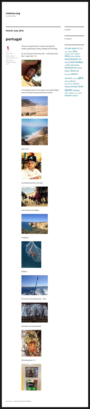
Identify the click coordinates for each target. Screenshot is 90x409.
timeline (68, 30)
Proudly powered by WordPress (22, 401)
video (80, 93)
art (78, 48)
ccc (81, 48)
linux (73, 71)
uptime (76, 93)
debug (73, 56)
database (77, 54)
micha (7, 51)
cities (7, 60)
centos (66, 51)
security (74, 86)
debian (67, 56)
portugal (14, 39)
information (74, 65)
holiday (12, 56)
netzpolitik (75, 78)
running (76, 84)
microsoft (67, 74)
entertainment (71, 59)
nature (8, 57)
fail (80, 59)
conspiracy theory (69, 53)
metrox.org (13, 13)
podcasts (72, 81)
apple (74, 48)
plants (66, 81)
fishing (8, 56)
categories (69, 39)
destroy (78, 56)
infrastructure (71, 68)
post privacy (68, 84)
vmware (68, 95)
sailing (67, 87)
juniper (67, 71)
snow (80, 86)
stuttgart (76, 90)
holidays (8, 62)
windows (75, 96)
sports (12, 57)
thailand (71, 93)
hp (65, 65)
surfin (15, 57)
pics (80, 78)
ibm (68, 65)
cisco (70, 51)
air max (68, 48)
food (72, 62)
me (77, 71)
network (68, 78)
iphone (80, 68)
